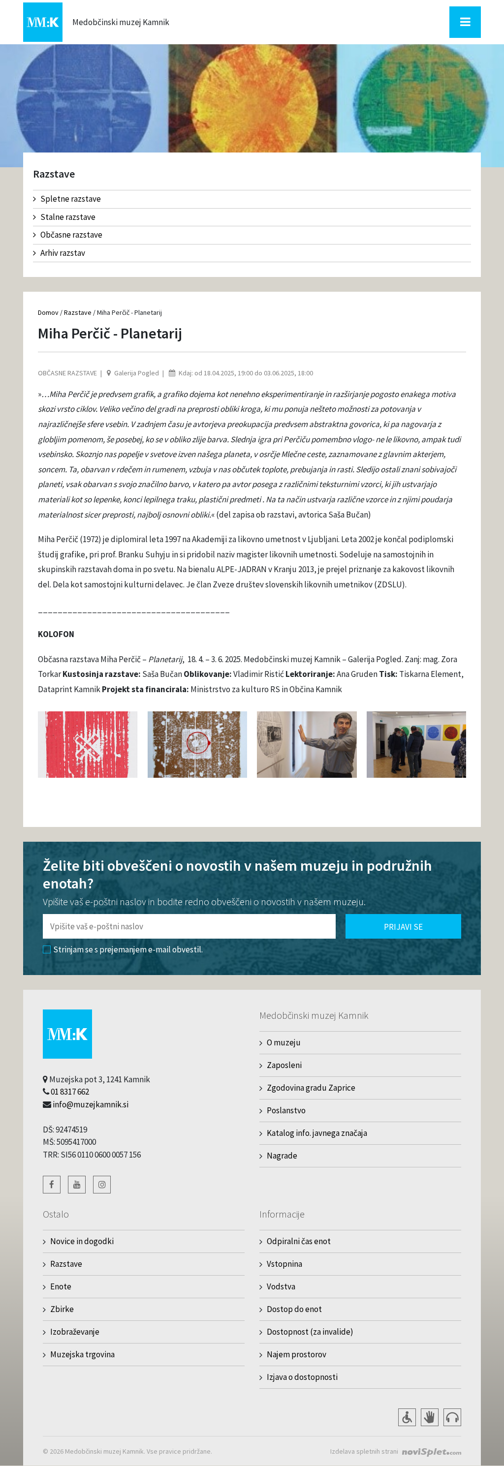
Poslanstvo (286, 1110)
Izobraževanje (74, 1331)
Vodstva (281, 1286)
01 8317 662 (70, 1091)
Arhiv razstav (62, 252)
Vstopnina (284, 1263)
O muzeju (284, 1042)
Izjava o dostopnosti (302, 1377)
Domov (48, 312)
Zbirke (62, 1309)
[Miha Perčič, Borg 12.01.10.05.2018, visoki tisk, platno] (198, 743)
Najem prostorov (296, 1354)
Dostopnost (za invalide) (310, 1331)
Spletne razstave (70, 198)
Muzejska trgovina (82, 1354)
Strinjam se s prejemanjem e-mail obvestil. (128, 949)
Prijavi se (403, 926)
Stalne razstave (67, 217)
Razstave (78, 312)
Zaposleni (284, 1065)
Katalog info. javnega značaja (317, 1133)
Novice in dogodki (82, 1241)
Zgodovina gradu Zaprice (311, 1087)
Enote (60, 1286)
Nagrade (282, 1155)
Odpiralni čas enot (299, 1241)
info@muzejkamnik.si (90, 1104)
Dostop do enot (294, 1309)
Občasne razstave (71, 234)
